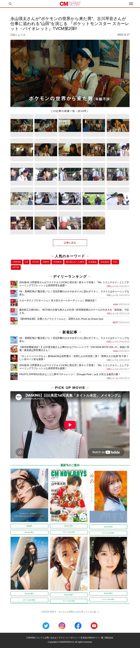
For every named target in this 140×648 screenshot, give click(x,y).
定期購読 (29, 526)
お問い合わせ (50, 638)
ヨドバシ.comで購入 (69, 532)
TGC (115, 262)
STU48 (35, 262)
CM (26, 262)
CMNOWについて (34, 638)
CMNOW (16, 262)
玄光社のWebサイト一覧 (92, 638)
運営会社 (109, 638)
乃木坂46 (57, 262)
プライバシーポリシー (68, 638)
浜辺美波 (92, 262)
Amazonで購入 (29, 532)
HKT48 (15, 267)
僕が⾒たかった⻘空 (75, 262)
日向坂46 (105, 262)
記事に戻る (70, 242)
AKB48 (46, 262)
